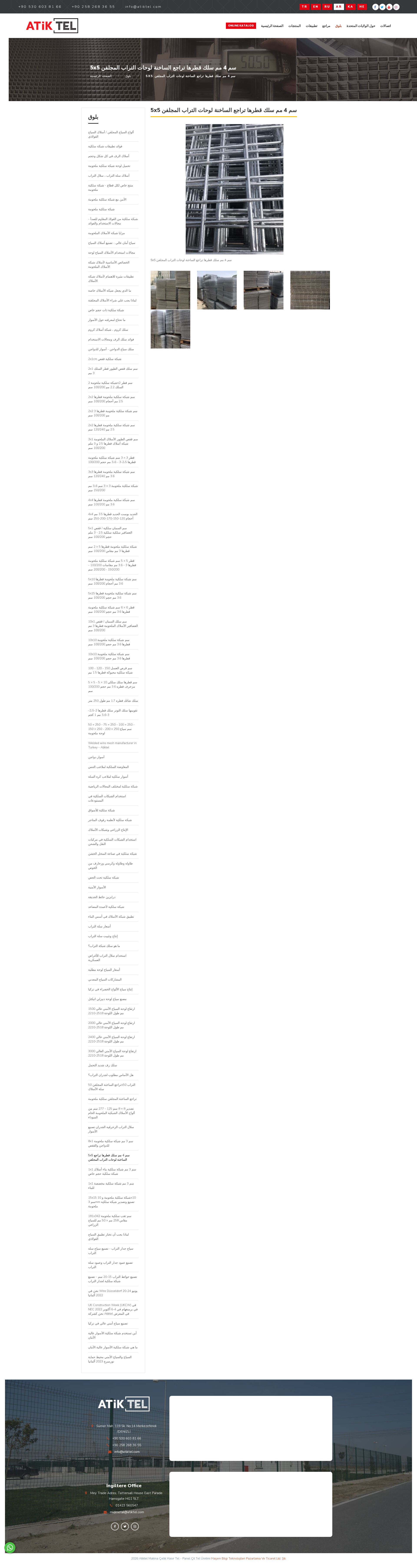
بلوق (338, 25)
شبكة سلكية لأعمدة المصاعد (106, 907)
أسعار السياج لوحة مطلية (104, 970)
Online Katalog (241, 25)
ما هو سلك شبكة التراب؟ (104, 946)
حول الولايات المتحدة (361, 25)
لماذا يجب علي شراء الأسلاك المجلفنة (112, 300)
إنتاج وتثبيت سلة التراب (103, 936)
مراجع (326, 25)
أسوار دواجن (96, 757)
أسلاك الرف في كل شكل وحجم (108, 156)
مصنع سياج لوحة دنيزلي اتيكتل (107, 999)
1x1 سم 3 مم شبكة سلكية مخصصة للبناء (111, 1185)
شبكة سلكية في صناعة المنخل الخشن (112, 854)
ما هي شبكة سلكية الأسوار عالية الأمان (113, 1347)
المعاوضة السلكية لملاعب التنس (108, 767)
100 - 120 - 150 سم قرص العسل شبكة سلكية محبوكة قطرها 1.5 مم (110, 670)
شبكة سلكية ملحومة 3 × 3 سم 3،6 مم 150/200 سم (113, 488)
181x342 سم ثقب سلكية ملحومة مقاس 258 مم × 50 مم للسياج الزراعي (109, 1220)
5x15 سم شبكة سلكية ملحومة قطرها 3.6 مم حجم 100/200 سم (112, 595)
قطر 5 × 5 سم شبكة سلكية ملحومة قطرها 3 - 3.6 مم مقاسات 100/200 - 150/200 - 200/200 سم (112, 565)
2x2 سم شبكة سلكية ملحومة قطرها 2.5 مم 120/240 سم (111, 427)
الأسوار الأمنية (97, 887)
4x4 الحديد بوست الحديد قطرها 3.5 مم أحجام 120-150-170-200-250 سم (112, 516)
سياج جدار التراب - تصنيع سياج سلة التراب (110, 1251)
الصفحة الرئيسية (272, 25)
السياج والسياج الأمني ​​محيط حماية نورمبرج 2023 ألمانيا (110, 1359)
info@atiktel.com (127, 1452)
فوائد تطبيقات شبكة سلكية (105, 146)
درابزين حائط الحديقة (102, 897)
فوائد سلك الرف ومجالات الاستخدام (111, 339)
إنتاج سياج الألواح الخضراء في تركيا (110, 989)
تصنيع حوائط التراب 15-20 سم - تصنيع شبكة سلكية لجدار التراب (112, 1279)
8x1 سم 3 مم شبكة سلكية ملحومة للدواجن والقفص (110, 1143)
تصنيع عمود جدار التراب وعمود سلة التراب (110, 1265)
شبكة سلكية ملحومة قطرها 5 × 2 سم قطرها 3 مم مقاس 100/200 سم (112, 549)
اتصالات (385, 25)
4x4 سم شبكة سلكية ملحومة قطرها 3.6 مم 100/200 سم (111, 502)
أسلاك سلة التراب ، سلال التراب (108, 176)
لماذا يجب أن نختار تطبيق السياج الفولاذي (108, 1236)
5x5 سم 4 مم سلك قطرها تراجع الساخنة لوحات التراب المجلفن (109, 1157)
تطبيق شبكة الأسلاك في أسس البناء (111, 917)
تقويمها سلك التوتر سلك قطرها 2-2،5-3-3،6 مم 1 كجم (112, 712)
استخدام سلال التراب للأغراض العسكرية (107, 958)
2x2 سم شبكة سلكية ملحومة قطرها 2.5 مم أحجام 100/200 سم (111, 399)
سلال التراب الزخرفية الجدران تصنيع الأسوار (111, 1129)
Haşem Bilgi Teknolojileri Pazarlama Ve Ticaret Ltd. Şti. (248, 1558)
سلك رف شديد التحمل (102, 1065)
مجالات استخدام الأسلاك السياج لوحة (111, 253)
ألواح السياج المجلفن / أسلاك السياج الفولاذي (111, 134)
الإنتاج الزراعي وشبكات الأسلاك (108, 830)
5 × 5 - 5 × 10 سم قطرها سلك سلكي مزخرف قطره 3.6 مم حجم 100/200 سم (112, 686)
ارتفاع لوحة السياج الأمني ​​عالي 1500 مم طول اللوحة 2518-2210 (111, 1011)
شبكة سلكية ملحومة (101, 209)
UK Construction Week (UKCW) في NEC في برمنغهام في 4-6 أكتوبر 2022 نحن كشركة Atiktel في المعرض (113, 1309)
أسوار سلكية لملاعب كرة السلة (108, 777)
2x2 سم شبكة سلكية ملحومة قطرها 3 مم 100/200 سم (112, 413)
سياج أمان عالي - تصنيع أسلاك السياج (111, 243)
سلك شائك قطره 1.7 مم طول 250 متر (113, 701)
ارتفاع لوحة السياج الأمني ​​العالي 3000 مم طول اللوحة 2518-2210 (112, 1053)
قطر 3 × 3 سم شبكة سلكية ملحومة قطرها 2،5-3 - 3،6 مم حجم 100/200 (112, 460)
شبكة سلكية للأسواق (101, 810)
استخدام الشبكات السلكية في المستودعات (107, 798)
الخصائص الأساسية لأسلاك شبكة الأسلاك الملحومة (108, 264)
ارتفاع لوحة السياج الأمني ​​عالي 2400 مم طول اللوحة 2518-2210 (111, 1039)
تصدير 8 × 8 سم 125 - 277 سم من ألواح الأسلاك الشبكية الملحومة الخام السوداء (111, 1113)
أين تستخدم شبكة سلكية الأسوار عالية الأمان (112, 1335)
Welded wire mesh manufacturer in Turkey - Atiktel (112, 745)
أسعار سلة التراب (99, 926)
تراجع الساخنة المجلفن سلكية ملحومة (112, 1099)
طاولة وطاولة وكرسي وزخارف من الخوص (110, 865)
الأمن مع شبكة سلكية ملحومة (107, 199)
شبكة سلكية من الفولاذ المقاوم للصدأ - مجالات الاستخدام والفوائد (113, 221)
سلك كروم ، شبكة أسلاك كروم (108, 330)
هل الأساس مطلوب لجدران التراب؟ (110, 1075)
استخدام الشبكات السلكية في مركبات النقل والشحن (112, 842)
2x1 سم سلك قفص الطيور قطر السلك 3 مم (113, 371)
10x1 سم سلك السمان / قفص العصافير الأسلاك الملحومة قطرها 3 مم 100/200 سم (113, 625)
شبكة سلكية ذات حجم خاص (106, 310)
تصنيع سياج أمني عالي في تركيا (108, 1323)
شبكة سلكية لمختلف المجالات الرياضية (113, 786)
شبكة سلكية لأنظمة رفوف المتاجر (110, 820)
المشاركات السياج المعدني (105, 980)
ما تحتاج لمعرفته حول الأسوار (107, 320)
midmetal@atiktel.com (127, 1512)
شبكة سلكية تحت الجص (103, 878)
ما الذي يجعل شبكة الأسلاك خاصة (109, 291)
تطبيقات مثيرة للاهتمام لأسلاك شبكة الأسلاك (111, 278)
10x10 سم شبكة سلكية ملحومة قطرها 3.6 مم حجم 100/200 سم (109, 642)
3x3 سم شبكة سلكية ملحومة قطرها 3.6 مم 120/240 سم (111, 474)
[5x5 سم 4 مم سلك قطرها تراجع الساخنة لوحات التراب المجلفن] (52, 26)
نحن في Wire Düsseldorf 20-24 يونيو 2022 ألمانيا (112, 1293)
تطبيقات (311, 25)
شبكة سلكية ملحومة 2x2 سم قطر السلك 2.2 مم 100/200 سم (110, 385)
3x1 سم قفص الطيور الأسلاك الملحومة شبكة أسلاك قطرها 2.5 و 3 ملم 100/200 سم (113, 443)
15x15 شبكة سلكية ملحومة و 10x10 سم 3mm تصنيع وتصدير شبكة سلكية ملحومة (112, 1202)
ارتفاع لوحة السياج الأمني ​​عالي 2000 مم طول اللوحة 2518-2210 (111, 1025)
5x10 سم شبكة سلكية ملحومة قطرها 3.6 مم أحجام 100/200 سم (112, 581)
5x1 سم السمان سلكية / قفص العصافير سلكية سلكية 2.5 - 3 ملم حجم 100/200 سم (110, 532)
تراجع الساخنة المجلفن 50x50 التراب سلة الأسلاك (111, 1087)
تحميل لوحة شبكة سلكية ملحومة (109, 166)
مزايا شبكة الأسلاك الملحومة (106, 233)
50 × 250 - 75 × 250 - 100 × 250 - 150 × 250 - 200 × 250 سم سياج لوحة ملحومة (111, 729)
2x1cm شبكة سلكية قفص (104, 359)
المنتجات (294, 25)
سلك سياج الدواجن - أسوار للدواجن (111, 349)
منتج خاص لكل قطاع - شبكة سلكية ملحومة (110, 187)
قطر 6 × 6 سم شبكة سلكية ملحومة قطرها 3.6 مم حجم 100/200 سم (111, 609)
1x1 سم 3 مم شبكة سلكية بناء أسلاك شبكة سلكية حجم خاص (112, 1171)
